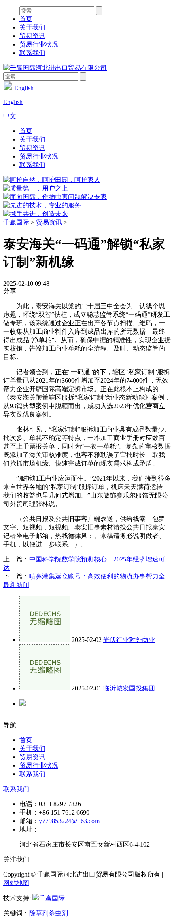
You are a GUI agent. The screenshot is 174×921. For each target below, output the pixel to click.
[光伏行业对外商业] (44, 639)
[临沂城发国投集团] (44, 688)
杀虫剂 (58, 913)
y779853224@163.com (69, 820)
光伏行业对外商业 (129, 639)
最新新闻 (16, 584)
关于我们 (32, 27)
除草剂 (39, 913)
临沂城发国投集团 (129, 688)
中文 (9, 115)
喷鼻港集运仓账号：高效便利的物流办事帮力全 (97, 576)
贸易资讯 (32, 35)
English (23, 88)
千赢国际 (16, 222)
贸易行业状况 (38, 44)
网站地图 (16, 882)
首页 (25, 18)
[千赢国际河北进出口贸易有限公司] (55, 67)
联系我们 (32, 52)
